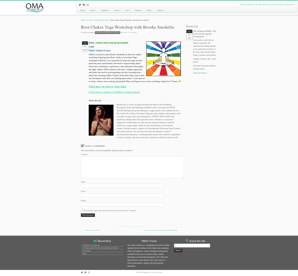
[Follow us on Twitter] (81, 5)
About (116, 10)
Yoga (118, 32)
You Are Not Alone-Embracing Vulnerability (162, 230)
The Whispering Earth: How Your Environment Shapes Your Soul (100, 248)
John (135, 32)
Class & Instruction (101, 20)
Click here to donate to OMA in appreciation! (114, 92)
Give (127, 10)
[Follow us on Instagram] (88, 5)
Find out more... (200, 73)
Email (83, 191)
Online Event (111, 32)
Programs (104, 10)
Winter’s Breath (87, 250)
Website (83, 201)
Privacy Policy (158, 272)
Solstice (85, 253)
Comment (85, 154)
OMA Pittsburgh (144, 272)
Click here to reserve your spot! (107, 86)
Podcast (138, 10)
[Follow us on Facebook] (85, 5)
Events (92, 10)
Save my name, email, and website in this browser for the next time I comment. (109, 210)
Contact (160, 10)
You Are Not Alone (91, 230)
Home (82, 10)
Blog (149, 10)
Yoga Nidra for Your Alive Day (91, 245)
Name (83, 182)
